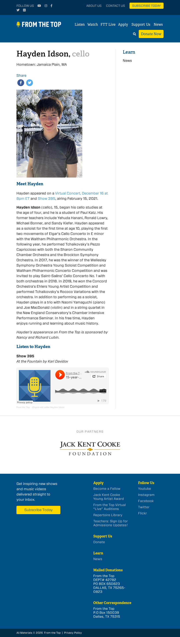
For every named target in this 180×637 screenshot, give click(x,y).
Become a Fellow (107, 489)
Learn (129, 52)
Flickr (142, 513)
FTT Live (108, 24)
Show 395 (46, 198)
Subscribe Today (146, 5)
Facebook (146, 501)
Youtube (144, 489)
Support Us (140, 24)
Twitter (143, 507)
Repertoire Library (107, 515)
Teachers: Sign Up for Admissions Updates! (110, 523)
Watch (92, 24)
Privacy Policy (73, 632)
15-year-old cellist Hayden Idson (48, 407)
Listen (80, 24)
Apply (123, 24)
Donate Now (151, 34)
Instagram (146, 495)
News (158, 24)
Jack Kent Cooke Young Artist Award (108, 497)
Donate (99, 542)
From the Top (23, 407)
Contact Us (115, 5)
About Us (94, 5)
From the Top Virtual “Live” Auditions (109, 507)
